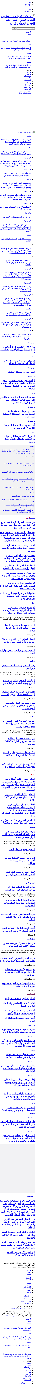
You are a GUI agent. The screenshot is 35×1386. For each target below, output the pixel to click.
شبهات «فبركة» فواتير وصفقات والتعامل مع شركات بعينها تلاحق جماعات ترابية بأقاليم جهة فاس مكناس (15, 197)
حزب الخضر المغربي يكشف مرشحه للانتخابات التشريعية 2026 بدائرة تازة (17, 174)
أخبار (29, 34)
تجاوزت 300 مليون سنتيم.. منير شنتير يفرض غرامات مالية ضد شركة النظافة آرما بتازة (16, 336)
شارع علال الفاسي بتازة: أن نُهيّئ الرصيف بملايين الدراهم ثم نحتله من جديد (17, 350)
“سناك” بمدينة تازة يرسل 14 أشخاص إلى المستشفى (17, 472)
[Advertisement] (17, 112)
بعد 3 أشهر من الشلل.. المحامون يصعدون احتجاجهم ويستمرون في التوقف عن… (19, 706)
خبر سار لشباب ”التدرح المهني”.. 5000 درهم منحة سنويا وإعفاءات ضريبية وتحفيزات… (19, 724)
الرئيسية (28, 32)
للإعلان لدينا (27, 11)
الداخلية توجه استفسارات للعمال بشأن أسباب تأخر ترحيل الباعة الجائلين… (19, 628)
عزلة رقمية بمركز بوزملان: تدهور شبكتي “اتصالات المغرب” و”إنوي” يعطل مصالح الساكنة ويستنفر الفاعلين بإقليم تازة (15, 163)
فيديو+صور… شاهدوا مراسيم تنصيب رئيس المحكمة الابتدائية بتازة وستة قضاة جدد (17, 586)
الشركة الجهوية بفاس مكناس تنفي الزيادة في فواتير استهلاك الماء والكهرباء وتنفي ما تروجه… (18, 1138)
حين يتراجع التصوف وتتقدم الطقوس (17, 217)
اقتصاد (29, 72)
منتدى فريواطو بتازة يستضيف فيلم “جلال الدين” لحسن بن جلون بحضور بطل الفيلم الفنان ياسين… (17, 1245)
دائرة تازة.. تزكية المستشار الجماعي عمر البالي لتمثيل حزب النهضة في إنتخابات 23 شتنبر (17, 1124)
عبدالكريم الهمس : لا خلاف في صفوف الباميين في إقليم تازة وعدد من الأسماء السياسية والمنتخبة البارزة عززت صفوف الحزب (15, 227)
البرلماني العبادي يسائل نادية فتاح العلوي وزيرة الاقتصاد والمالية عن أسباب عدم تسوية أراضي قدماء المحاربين (15, 250)
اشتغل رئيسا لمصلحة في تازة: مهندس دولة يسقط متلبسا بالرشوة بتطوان (18, 548)
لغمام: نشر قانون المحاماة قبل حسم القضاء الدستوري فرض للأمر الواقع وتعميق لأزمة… (18, 834)
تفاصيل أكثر (9, 1315)
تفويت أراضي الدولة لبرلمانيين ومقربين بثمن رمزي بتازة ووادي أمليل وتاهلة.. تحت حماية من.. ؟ (19, 558)
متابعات (28, 78)
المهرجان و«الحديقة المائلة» (21, 372)
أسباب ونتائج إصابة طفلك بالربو (20, 998)
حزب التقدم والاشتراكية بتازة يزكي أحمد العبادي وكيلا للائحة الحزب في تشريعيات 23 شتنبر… (18, 1043)
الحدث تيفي (27, 89)
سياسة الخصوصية (25, 91)
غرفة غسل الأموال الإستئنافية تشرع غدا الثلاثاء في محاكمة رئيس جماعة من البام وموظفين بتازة (18, 525)
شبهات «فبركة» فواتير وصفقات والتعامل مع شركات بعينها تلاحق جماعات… (19, 972)
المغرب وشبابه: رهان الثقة (22, 849)
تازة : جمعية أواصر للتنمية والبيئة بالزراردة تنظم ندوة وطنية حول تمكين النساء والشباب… (19, 1096)
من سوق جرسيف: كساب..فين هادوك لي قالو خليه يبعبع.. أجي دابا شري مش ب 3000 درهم (18, 576)
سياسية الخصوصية (25, 93)
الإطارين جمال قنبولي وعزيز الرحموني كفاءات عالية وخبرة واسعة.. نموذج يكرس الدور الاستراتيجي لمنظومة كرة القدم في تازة (18, 810)
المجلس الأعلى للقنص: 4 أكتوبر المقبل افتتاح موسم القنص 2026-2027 (19, 797)
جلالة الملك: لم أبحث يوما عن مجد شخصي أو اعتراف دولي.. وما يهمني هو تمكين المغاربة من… (17, 1356)
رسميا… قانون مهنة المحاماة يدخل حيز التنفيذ (16, 41)
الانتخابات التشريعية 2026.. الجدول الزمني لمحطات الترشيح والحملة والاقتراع (18, 262)
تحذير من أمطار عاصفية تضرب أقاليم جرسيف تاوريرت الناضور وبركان (20, 861)
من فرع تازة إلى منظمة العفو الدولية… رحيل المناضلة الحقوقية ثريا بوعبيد (19, 414)
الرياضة (28, 83)
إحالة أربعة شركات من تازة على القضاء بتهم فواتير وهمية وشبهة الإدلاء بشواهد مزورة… (19, 1082)
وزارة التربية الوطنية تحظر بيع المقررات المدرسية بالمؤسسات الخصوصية (19, 903)
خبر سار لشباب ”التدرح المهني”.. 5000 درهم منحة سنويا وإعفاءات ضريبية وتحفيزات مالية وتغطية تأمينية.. (16, 142)
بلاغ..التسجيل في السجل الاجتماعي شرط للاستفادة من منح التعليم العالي (18, 917)
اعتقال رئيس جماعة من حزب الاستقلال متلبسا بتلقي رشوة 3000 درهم (18, 1110)
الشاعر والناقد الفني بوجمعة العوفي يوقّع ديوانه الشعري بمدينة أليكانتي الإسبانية (18, 1235)
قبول (14, 1315)
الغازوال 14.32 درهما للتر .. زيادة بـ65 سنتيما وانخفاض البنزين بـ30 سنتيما (19, 439)
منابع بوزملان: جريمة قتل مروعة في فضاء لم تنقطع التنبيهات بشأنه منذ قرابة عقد (17, 1068)
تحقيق (29, 81)
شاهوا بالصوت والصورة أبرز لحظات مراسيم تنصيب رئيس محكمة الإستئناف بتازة (17, 596)
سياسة (29, 36)
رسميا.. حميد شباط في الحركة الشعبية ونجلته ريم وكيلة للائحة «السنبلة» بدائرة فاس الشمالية (16, 288)
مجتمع (29, 74)
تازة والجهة (27, 157)
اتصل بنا (28, 9)
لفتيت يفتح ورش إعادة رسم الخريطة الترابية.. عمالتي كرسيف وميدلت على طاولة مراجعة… (19, 610)
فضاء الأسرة (27, 87)
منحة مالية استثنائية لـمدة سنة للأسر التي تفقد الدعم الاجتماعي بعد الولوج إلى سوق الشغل (17, 400)
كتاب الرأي (27, 85)
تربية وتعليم (27, 76)
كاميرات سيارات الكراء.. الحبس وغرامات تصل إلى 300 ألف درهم (18, 314)
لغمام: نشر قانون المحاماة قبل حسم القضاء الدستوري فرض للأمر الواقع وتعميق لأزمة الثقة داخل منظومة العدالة (16, 185)
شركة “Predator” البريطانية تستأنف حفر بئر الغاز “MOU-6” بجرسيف (20, 741)
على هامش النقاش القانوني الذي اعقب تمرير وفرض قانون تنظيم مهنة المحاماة (16, 152)
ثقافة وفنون (27, 80)
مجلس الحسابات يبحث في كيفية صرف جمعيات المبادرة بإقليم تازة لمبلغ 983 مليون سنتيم (16, 324)
